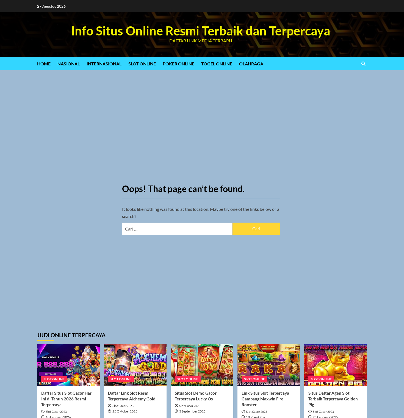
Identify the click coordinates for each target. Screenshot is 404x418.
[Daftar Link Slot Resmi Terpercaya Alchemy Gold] (135, 365)
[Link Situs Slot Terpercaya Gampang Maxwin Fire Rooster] (268, 365)
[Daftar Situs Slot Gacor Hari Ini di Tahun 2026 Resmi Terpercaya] (68, 365)
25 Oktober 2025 (124, 411)
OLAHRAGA (251, 63)
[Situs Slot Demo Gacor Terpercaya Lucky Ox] (202, 365)
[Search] (363, 63)
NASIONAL (68, 63)
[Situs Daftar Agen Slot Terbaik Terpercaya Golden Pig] (335, 365)
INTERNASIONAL (104, 63)
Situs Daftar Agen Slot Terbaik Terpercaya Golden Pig (333, 399)
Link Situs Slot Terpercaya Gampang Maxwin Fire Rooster (265, 399)
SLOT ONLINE (142, 63)
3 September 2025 (192, 411)
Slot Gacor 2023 (56, 411)
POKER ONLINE (178, 63)
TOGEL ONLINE (216, 63)
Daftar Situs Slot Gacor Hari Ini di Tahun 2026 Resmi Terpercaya (67, 399)
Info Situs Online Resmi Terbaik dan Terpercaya (200, 30)
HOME (44, 63)
